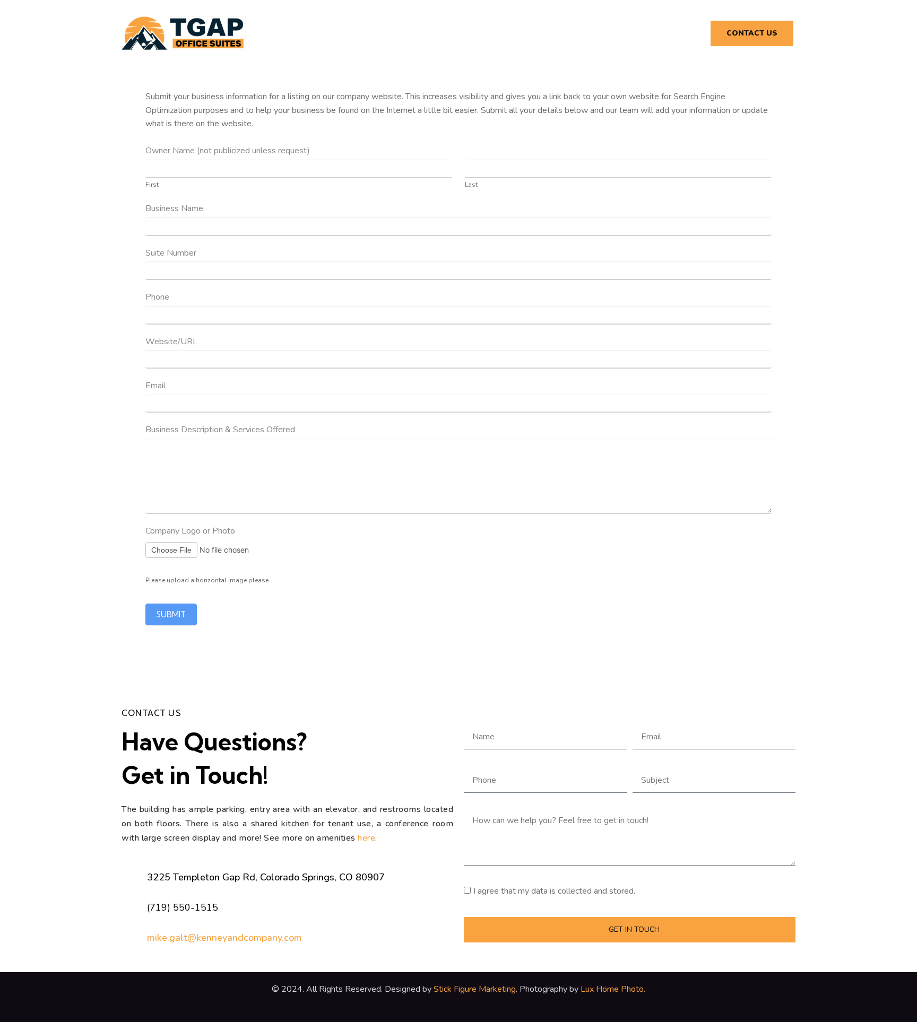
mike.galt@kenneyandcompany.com (224, 937)
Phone (157, 297)
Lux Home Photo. (611, 989)
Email (155, 385)
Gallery (567, 33)
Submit (171, 614)
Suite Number (170, 253)
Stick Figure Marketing (475, 989)
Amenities (507, 33)
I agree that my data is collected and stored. (554, 891)
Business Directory (647, 33)
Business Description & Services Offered (220, 429)
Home (451, 33)
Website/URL (171, 341)
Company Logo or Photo (190, 531)
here (366, 838)
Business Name (174, 208)
